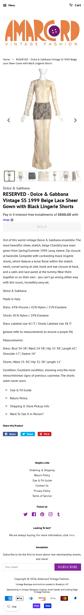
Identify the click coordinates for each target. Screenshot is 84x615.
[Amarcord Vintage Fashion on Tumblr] (58, 515)
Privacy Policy (42, 491)
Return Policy (42, 475)
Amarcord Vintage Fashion (53, 579)
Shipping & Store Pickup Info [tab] (29, 406)
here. (72, 535)
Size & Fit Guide (42, 480)
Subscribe (68, 567)
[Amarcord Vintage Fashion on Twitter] (25, 515)
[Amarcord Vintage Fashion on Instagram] (50, 515)
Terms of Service (42, 496)
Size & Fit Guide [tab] (20, 390)
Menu (11, 5)
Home (6, 59)
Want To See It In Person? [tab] (27, 414)
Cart (77, 5)
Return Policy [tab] (18, 398)
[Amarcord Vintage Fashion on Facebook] (34, 515)
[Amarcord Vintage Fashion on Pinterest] (42, 515)
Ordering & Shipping (42, 470)
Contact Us (42, 485)
